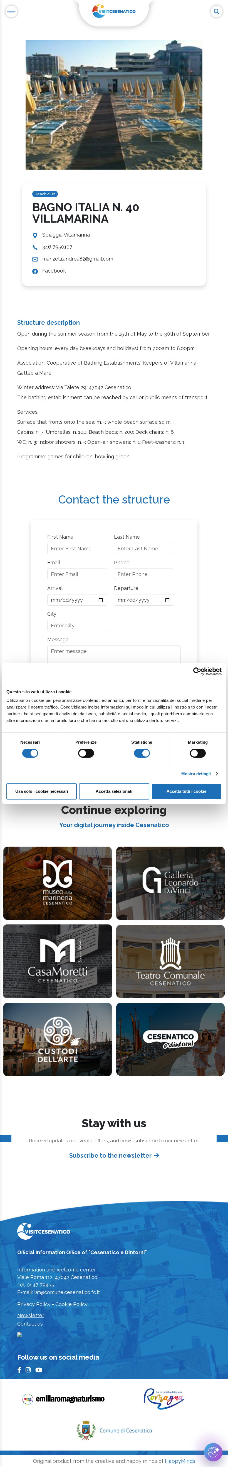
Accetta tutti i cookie (186, 791)
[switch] (86, 753)
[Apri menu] (11, 11)
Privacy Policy (34, 1304)
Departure (126, 588)
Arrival (55, 588)
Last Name (127, 537)
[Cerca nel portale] (216, 11)
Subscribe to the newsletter (110, 1155)
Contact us (30, 1324)
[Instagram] (28, 1370)
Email (53, 562)
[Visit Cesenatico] (43, 1233)
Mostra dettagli (196, 773)
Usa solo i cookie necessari (41, 791)
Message (58, 639)
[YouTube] (38, 1370)
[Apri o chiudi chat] (213, 1452)
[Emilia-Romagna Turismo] (64, 1401)
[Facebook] (19, 1370)
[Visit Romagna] (164, 1401)
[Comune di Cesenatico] (114, 1432)
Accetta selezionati (114, 791)
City (51, 614)
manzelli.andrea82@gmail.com (77, 259)
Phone (122, 562)
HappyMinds (180, 1461)
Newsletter (30, 1315)
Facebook (54, 271)
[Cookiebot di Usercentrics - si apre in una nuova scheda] (197, 671)
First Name (60, 537)
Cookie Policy (71, 1304)
